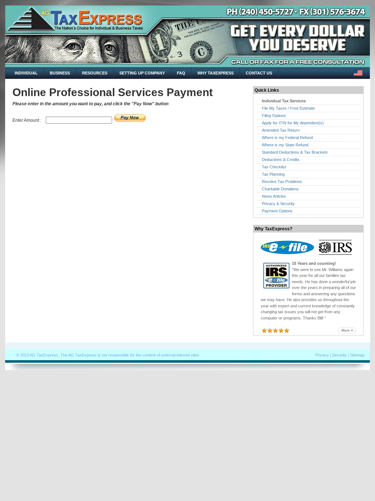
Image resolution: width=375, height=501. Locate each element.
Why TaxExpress (215, 73)
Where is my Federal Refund (287, 137)
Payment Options (277, 211)
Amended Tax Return (281, 130)
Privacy (322, 355)
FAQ (181, 73)
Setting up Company (142, 73)
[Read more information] (347, 332)
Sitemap (357, 355)
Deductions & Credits (281, 159)
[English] (358, 72)
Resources (94, 73)
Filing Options (274, 115)
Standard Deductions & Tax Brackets (295, 152)
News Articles (274, 196)
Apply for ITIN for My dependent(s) (293, 123)
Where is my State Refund (285, 145)
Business (60, 73)
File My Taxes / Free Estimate (288, 108)
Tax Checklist (274, 167)
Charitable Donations (280, 189)
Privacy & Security (278, 203)
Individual (26, 73)
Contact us (259, 73)
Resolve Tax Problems (282, 181)
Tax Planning (273, 174)
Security (339, 355)
